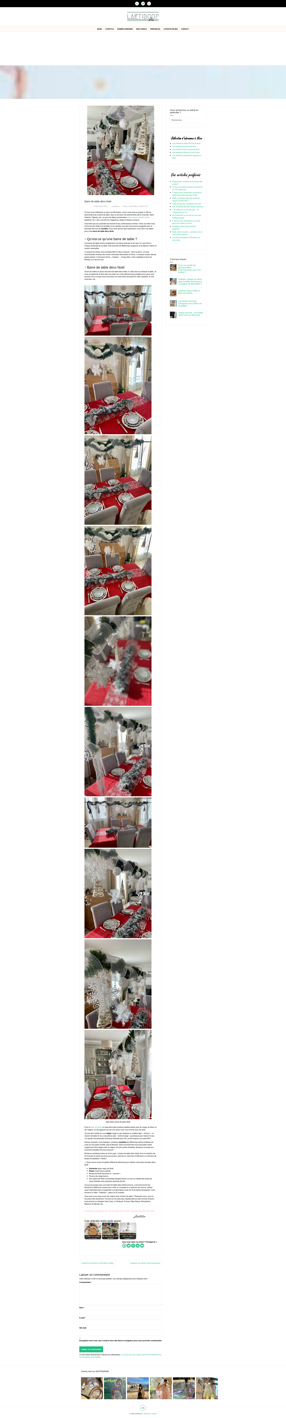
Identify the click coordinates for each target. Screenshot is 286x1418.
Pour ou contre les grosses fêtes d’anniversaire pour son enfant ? (189, 268)
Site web (82, 1328)
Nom (81, 1307)
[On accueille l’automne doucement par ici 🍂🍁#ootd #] (161, 1388)
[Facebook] (137, 3)
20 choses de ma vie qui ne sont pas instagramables (186, 216)
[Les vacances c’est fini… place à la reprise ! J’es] (184, 1388)
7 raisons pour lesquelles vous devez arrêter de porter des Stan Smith (187, 193)
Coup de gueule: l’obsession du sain (186, 203)
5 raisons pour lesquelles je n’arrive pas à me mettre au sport (186, 222)
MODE (99, 29)
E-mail (82, 1318)
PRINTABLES (155, 29)
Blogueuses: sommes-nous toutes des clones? (187, 182)
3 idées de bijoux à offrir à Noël (97, 1263)
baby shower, (132, 217)
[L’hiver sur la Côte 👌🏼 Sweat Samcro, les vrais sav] (138, 1388)
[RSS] (149, 3)
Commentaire (85, 1282)
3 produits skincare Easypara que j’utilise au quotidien (190, 303)
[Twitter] (129, 1246)
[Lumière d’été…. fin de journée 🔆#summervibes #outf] (115, 1388)
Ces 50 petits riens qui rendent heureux (187, 206)
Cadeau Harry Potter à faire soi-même (189, 292)
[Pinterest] (133, 1246)
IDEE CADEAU (141, 29)
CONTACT (185, 29)
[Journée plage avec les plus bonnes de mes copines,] (92, 1388)
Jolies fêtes (132, 206)
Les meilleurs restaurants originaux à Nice (186, 156)
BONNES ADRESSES (125, 29)
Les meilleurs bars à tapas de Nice (186, 149)
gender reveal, (144, 217)
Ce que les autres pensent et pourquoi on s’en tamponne (187, 188)
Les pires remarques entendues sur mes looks (186, 238)
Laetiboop (115, 206)
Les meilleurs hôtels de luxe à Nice (186, 152)
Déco (125, 206)
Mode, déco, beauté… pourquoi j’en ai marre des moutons (187, 233)
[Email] (142, 1246)
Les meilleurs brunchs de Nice (184, 146)
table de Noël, (96, 1127)
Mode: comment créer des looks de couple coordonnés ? (186, 199)
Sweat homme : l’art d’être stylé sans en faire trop (190, 314)
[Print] (138, 1246)
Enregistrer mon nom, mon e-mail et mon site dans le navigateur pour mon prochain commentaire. (120, 1340)
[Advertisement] (143, 48)
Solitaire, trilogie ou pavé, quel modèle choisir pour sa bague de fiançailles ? (190, 281)
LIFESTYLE (109, 29)
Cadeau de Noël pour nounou (145, 1263)
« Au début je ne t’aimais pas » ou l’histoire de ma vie (185, 210)
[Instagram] (143, 3)
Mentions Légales (150, 1413)
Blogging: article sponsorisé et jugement (184, 227)
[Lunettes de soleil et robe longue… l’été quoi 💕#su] (207, 1388)
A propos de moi (171, 29)
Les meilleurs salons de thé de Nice (186, 143)
